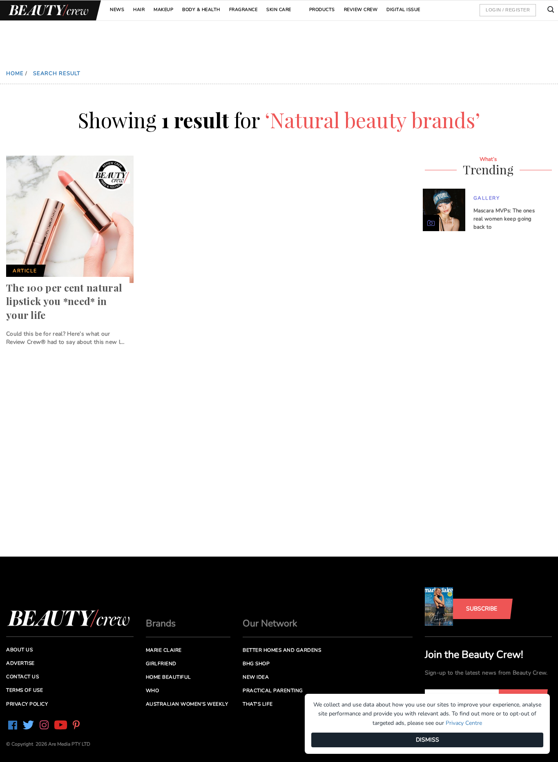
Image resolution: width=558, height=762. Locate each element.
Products (322, 10)
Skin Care (278, 10)
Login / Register (508, 9)
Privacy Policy (27, 704)
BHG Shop (256, 663)
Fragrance (243, 10)
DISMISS (427, 740)
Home (15, 73)
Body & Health (201, 10)
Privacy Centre (464, 723)
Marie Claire (164, 650)
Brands (161, 623)
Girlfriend (161, 663)
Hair (139, 10)
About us (19, 649)
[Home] (47, 10)
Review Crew (361, 10)
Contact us (22, 676)
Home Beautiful (168, 677)
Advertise (20, 663)
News (117, 10)
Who (152, 690)
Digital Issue (403, 10)
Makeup (163, 10)
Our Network (270, 623)
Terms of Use (24, 690)
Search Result (56, 73)
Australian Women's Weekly (187, 704)
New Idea (256, 677)
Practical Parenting (273, 690)
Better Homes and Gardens (282, 650)
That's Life (258, 704)
